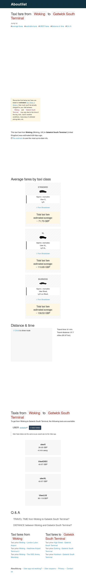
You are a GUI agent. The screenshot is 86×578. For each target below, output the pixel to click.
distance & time (58, 26)
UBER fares (44, 26)
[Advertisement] (43, 43)
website (23, 427)
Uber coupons (50, 568)
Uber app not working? (33, 568)
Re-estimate (17, 138)
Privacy (61, 568)
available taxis (31, 26)
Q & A (69, 26)
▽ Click (16, 330)
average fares (17, 26)
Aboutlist (19, 4)
